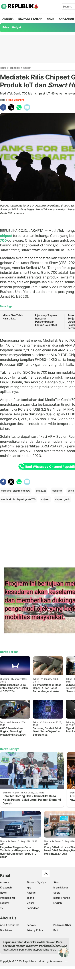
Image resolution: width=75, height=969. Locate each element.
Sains (5, 27)
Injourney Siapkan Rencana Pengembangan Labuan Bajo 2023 (46, 320)
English (57, 902)
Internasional (7, 897)
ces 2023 (41, 490)
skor (50, 18)
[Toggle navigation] (4, 6)
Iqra (29, 887)
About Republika (9, 925)
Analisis (31, 892)
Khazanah (5, 887)
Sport (56, 892)
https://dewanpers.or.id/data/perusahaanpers (29, 949)
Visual (30, 902)
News (3, 892)
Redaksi (31, 925)
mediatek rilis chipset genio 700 (18, 499)
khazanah (66, 18)
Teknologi (15, 67)
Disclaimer (6, 930)
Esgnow (4, 902)
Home (3, 67)
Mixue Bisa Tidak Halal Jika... (13, 317)
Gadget (16, 27)
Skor (56, 882)
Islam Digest (60, 887)
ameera (7, 18)
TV (1, 908)
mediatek (57, 490)
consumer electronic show (15, 490)
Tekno (30, 897)
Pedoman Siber (62, 925)
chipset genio (62, 499)
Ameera (4, 882)
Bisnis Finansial (62, 897)
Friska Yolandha (15, 99)
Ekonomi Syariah (30, 18)
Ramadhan (33, 908)
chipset (6, 235)
